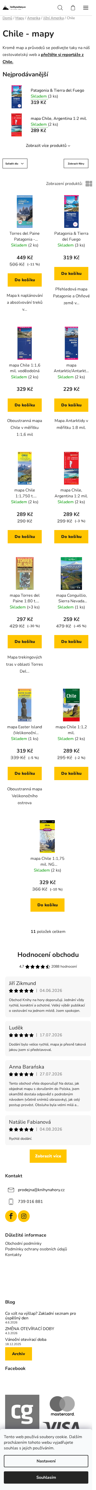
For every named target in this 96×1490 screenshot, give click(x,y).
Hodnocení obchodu (48, 954)
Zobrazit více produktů (46, 145)
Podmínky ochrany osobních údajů (36, 1249)
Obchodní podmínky (23, 1243)
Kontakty (13, 1255)
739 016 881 (30, 1201)
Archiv (18, 1354)
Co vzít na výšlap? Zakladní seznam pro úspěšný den (40, 1315)
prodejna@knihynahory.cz (41, 1190)
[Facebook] (11, 1216)
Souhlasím (46, 1477)
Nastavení (46, 1461)
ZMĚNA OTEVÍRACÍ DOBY (29, 1329)
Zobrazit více (48, 1156)
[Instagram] (24, 1216)
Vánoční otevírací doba (25, 1340)
